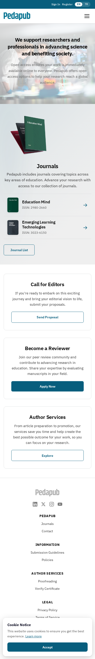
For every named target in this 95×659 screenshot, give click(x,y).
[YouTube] (60, 504)
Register (67, 4)
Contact (47, 531)
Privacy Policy (47, 610)
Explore (47, 455)
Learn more (33, 636)
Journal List (19, 250)
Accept (47, 647)
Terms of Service (48, 617)
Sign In (55, 4)
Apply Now (47, 386)
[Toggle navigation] (87, 16)
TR (86, 4)
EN (78, 4)
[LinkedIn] (35, 504)
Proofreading (47, 581)
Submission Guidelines (47, 552)
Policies (47, 560)
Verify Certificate (47, 589)
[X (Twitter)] (43, 504)
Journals (47, 524)
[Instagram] (51, 504)
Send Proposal (47, 317)
